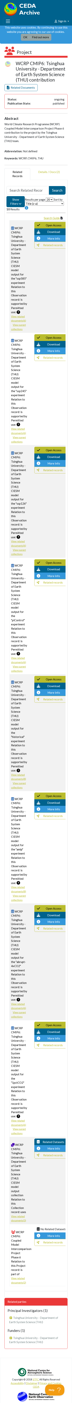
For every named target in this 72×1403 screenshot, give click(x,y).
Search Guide (52, 218)
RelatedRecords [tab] (17, 174)
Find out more (40, 37)
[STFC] (36, 1396)
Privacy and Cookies (50, 1383)
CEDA (36, 1386)
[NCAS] (36, 1372)
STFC (36, 1379)
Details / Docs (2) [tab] (49, 172)
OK (25, 37)
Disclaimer (31, 1383)
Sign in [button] (62, 21)
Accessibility (17, 1383)
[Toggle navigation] (8, 21)
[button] (21, 87)
